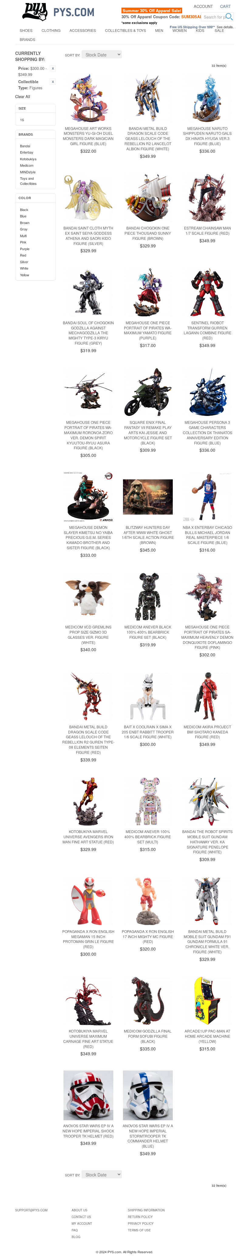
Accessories (83, 30)
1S (22, 119)
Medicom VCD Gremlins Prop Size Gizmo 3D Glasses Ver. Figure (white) (88, 634)
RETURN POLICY (140, 1217)
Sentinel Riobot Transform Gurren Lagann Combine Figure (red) (207, 330)
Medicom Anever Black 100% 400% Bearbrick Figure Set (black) (147, 632)
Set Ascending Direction (127, 55)
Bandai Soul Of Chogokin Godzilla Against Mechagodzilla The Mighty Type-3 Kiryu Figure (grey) (88, 332)
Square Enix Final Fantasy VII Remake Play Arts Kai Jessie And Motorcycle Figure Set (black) (148, 432)
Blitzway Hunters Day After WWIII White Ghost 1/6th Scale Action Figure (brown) (148, 535)
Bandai (25, 145)
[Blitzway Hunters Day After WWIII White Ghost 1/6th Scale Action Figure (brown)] (147, 497)
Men (159, 30)
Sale (219, 30)
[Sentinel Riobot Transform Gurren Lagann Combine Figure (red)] (207, 292)
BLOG (76, 1237)
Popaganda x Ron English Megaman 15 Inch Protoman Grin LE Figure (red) (88, 939)
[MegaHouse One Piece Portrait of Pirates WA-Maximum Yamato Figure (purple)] (147, 292)
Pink (23, 242)
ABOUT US (79, 1210)
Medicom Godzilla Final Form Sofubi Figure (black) (148, 1036)
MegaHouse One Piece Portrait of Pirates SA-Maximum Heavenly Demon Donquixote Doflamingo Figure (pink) (207, 637)
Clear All (22, 96)
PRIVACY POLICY (141, 1223)
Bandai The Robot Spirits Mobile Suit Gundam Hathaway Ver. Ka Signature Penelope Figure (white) (207, 841)
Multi (23, 235)
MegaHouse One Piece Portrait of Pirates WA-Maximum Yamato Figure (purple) (148, 330)
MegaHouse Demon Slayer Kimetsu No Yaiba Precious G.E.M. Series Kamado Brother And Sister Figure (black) (88, 537)
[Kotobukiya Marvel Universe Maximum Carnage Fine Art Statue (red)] (88, 1001)
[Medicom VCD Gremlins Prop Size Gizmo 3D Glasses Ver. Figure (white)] (88, 596)
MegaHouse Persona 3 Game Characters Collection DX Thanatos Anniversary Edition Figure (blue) (207, 432)
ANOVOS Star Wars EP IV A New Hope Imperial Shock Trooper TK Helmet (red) (88, 1130)
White (24, 268)
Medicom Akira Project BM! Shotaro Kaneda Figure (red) (207, 732)
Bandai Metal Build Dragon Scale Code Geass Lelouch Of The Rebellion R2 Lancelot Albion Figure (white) (147, 138)
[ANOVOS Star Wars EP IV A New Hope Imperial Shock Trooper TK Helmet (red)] (88, 1095)
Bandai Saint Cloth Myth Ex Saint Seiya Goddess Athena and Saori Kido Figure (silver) (88, 235)
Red (23, 255)
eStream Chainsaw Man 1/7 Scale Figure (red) (207, 230)
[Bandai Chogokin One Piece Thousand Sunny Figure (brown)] (147, 198)
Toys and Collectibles (28, 181)
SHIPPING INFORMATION (146, 1210)
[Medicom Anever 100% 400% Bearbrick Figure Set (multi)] (147, 801)
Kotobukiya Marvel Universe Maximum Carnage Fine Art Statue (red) (88, 1038)
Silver (24, 261)
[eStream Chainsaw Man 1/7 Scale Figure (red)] (207, 198)
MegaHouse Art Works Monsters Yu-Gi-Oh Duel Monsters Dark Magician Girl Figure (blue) (88, 136)
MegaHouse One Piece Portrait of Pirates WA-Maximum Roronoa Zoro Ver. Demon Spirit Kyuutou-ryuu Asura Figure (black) (88, 435)
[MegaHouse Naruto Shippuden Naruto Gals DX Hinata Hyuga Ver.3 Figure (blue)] (207, 98)
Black (24, 209)
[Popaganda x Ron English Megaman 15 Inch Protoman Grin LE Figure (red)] (88, 901)
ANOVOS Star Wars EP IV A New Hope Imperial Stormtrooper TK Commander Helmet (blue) (148, 1135)
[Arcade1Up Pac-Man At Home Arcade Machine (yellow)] (207, 1001)
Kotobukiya (28, 158)
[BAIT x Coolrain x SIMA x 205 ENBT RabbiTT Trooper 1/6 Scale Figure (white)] (147, 696)
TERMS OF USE (139, 1230)
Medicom (26, 165)
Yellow (24, 274)
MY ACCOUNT (82, 1223)
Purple (24, 248)
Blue (23, 215)
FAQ (75, 1230)
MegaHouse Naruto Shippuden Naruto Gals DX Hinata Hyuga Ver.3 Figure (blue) (207, 136)
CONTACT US (81, 1217)
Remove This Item (53, 68)
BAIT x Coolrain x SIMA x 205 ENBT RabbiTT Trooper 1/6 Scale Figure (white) (148, 732)
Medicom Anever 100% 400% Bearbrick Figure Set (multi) (147, 836)
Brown (24, 222)
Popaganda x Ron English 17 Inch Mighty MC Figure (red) (148, 936)
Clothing (51, 30)
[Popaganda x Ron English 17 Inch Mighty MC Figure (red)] (147, 901)
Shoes (26, 30)
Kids (200, 30)
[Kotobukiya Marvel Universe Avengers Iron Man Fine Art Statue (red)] (88, 801)
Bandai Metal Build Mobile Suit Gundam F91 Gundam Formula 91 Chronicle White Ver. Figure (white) (207, 941)
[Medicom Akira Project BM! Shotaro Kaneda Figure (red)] (207, 696)
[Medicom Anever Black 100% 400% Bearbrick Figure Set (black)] (147, 596)
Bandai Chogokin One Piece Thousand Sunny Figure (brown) (147, 233)
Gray (24, 228)
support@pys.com (31, 1210)
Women (179, 30)
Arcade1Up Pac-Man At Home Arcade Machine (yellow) (207, 1036)
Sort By (72, 55)
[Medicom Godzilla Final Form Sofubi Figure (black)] (147, 1001)
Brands (27, 39)
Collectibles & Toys (125, 30)
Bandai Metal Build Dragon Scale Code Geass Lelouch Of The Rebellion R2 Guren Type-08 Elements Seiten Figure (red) (88, 739)
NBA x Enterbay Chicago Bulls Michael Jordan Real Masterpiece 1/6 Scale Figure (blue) (207, 535)
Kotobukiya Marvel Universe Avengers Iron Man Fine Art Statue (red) (88, 836)
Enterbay (26, 152)
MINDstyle (28, 171)
